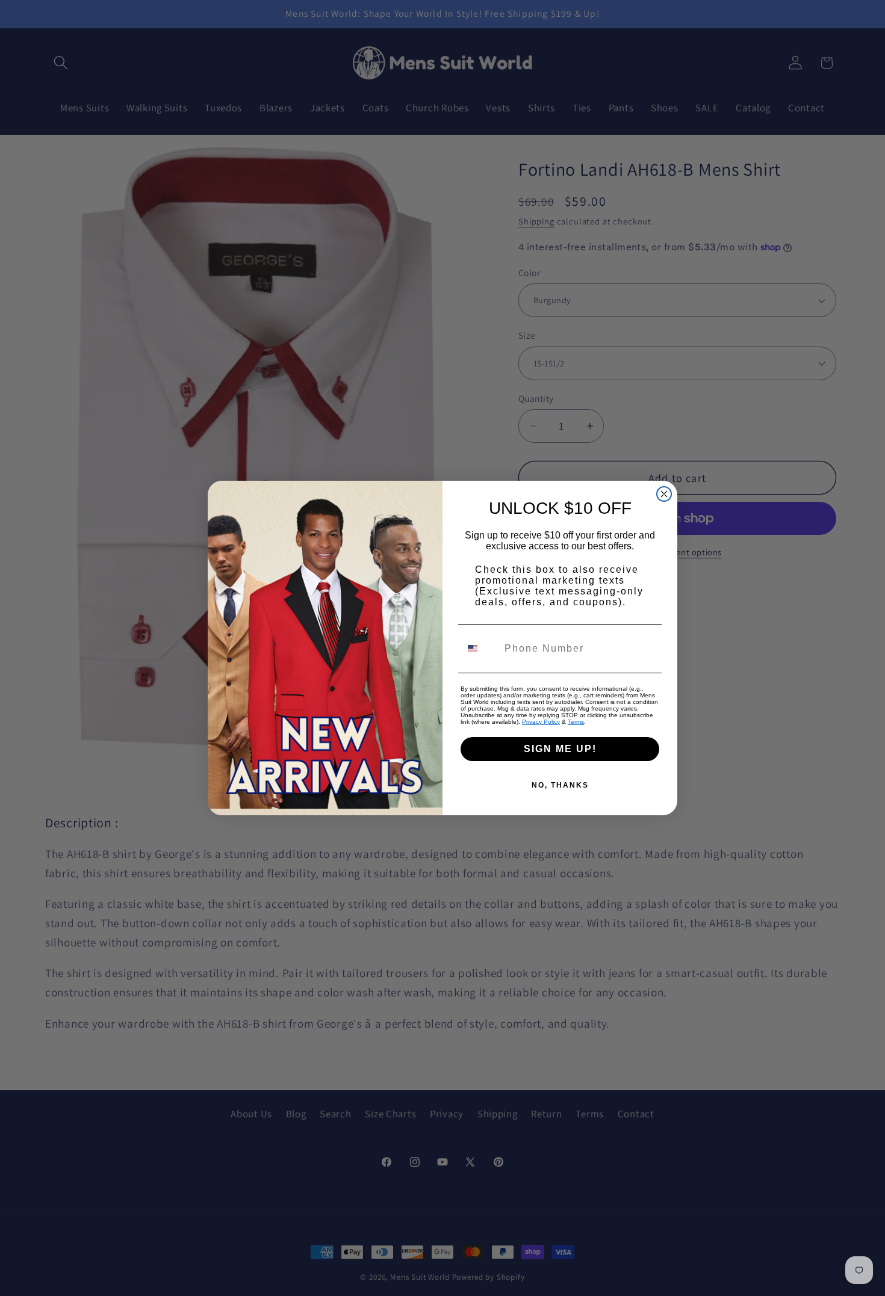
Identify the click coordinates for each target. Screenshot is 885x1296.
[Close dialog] (664, 494)
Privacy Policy (541, 721)
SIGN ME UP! (560, 749)
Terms (576, 721)
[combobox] (479, 648)
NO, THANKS (560, 785)
